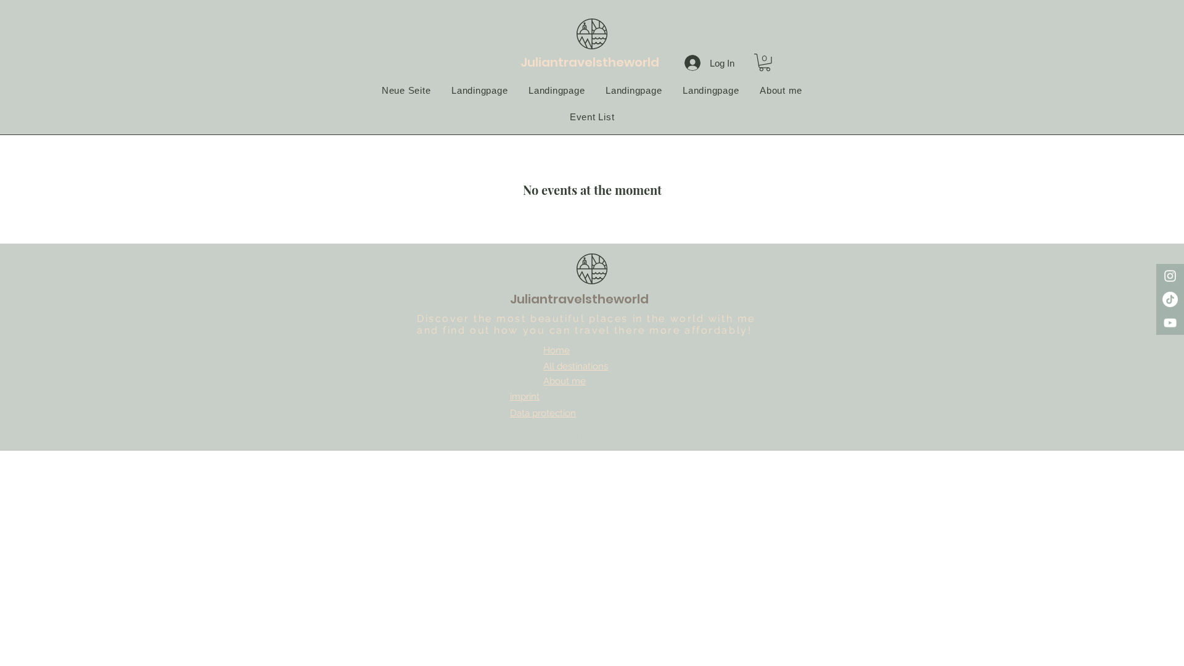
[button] (764, 63)
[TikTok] (1170, 299)
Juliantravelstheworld (589, 62)
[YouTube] (1170, 323)
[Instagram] (1170, 276)
